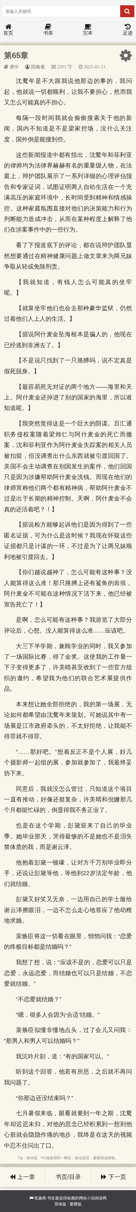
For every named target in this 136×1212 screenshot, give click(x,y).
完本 (88, 33)
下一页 (116, 1177)
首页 (8, 33)
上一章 (25, 1177)
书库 (48, 33)
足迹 (128, 33)
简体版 (60, 1204)
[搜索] (127, 11)
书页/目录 (68, 1177)
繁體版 (76, 1204)
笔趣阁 (40, 1198)
